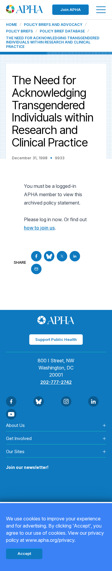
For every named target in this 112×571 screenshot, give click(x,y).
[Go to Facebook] (36, 256)
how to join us (39, 228)
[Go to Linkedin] (75, 256)
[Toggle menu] (101, 9)
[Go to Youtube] (11, 414)
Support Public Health (56, 339)
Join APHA (70, 9)
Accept (24, 553)
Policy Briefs (19, 31)
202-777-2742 (56, 382)
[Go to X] (62, 256)
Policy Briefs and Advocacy (53, 25)
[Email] (36, 269)
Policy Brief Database (62, 31)
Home (11, 25)
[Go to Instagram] (66, 401)
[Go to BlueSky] (49, 256)
